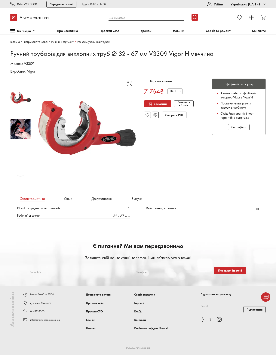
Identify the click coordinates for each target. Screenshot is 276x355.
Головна (15, 42)
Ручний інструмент (62, 42)
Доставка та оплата (98, 294)
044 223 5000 (27, 4)
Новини (178, 31)
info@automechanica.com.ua (45, 319)
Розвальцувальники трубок (93, 42)
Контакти (259, 31)
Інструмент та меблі (35, 42)
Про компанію (67, 31)
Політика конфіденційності (151, 328)
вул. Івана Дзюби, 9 (40, 303)
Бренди (146, 31)
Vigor (31, 71)
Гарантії (139, 303)
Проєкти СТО (109, 31)
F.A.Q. (138, 311)
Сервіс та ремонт (218, 31)
